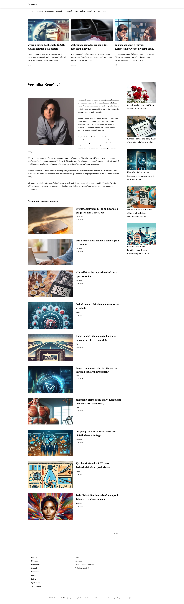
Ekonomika (49, 11)
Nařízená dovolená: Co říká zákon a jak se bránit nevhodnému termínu (139, 213)
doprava (73, 65)
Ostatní (59, 11)
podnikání (79, 439)
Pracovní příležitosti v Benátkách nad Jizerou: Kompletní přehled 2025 (138, 250)
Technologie (102, 11)
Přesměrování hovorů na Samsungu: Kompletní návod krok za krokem (140, 176)
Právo (82, 11)
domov (78, 471)
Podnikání (68, 11)
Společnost (91, 11)
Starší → (117, 533)
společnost (79, 503)
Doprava (40, 11)
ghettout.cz (32, 4)
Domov (31, 11)
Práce (76, 11)
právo (29, 65)
